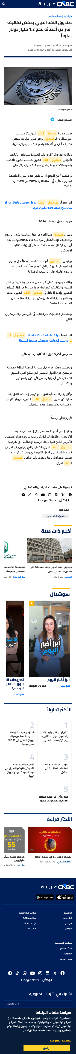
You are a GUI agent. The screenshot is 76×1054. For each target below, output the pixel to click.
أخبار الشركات (19, 577)
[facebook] (70, 495)
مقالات (21, 865)
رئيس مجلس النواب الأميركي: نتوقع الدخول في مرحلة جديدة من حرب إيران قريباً (19, 770)
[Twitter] (63, 495)
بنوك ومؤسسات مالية (60, 16)
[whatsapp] (36, 495)
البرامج (68, 929)
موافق (46, 1048)
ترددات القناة (30, 923)
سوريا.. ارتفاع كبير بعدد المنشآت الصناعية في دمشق (55, 768)
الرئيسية (68, 913)
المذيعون (67, 954)
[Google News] (47, 500)
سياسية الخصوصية (60, 1040)
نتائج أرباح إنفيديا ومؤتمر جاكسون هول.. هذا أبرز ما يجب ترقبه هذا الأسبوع (54, 736)
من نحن (68, 923)
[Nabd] (64, 500)
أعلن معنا (67, 918)
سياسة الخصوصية (63, 943)
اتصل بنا (32, 929)
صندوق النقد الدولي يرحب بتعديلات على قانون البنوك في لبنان (51, 569)
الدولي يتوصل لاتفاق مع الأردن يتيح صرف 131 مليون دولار (38, 205)
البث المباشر (66, 948)
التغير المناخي (64, 861)
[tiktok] (29, 495)
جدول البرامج (66, 959)
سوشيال (64, 685)
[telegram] (23, 495)
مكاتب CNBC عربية (27, 913)
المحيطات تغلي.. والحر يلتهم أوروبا (53, 857)
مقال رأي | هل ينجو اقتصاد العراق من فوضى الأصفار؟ (53, 798)
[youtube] (43, 495)
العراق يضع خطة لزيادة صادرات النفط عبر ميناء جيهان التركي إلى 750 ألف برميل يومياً (20, 738)
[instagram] (49, 495)
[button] (56, 4)
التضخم (68, 577)
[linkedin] (56, 495)
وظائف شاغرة (29, 918)
